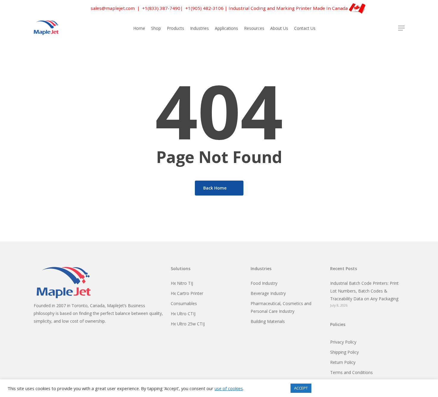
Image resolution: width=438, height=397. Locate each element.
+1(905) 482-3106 (204, 8)
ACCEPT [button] (301, 388)
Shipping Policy (344, 352)
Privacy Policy (343, 342)
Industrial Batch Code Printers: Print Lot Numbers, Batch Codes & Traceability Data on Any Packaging (364, 290)
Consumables (184, 303)
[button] (401, 28)
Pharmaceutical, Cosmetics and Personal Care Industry (281, 307)
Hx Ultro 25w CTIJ (188, 324)
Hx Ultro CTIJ (183, 313)
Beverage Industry (268, 293)
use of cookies (229, 388)
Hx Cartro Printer (187, 293)
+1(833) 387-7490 (161, 8)
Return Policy (342, 362)
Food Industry (264, 283)
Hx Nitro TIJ (182, 283)
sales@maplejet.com (113, 8)
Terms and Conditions (351, 372)
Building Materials (268, 321)
